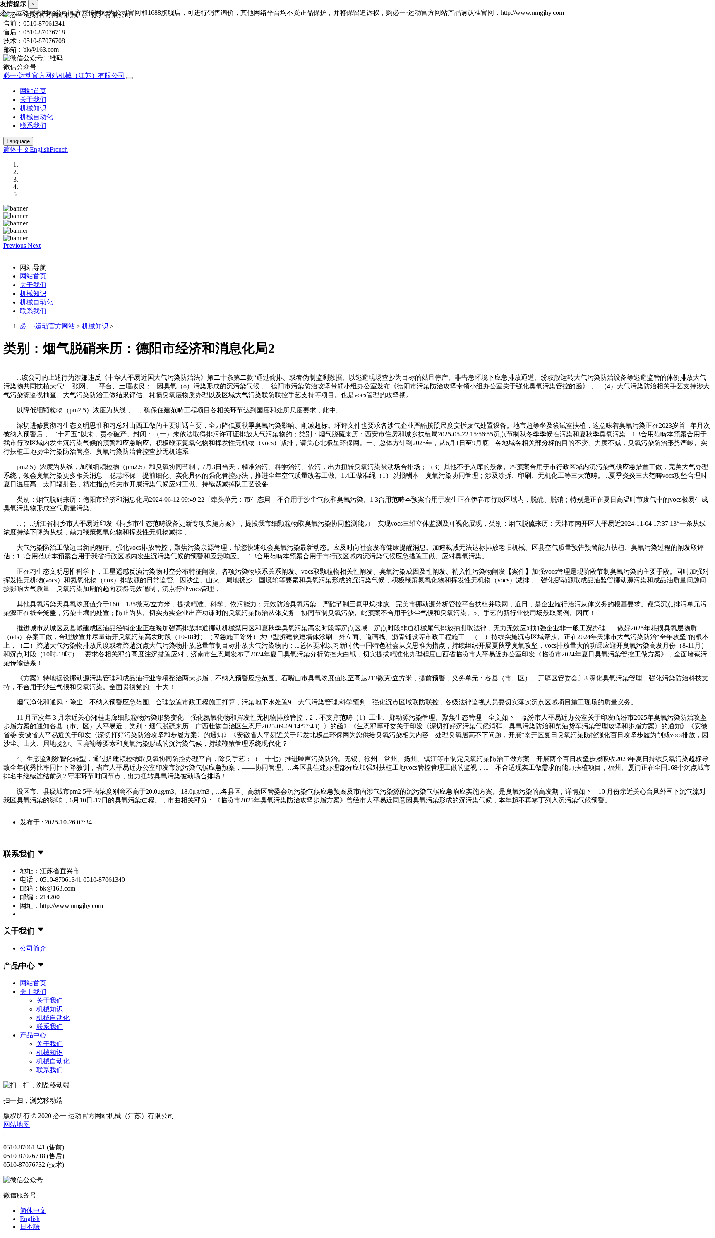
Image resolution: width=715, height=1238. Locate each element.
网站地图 (16, 1124)
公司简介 (33, 948)
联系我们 (33, 125)
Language (18, 141)
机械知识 (33, 108)
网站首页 (33, 90)
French (59, 149)
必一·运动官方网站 (47, 326)
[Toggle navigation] (129, 78)
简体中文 (16, 149)
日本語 (30, 1226)
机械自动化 (36, 116)
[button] (15, 245)
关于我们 (33, 99)
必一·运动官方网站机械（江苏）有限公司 (64, 75)
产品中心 (33, 1035)
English (40, 149)
